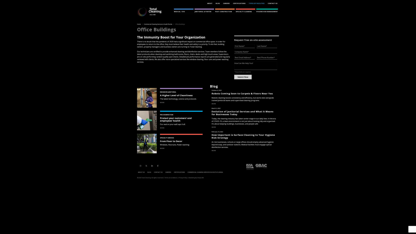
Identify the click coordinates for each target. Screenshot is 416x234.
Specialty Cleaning (244, 12)
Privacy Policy (183, 178)
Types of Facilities (256, 3)
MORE (162, 102)
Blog (218, 3)
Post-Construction (223, 12)
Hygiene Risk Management (267, 12)
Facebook (157, 165)
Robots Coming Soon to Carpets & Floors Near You (242, 93)
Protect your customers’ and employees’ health (176, 119)
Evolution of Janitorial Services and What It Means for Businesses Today (242, 113)
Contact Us (158, 172)
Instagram (140, 165)
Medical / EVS (179, 12)
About (209, 3)
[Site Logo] (149, 11)
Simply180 (200, 178)
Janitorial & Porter (203, 12)
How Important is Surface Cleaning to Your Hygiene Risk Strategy (243, 136)
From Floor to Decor (171, 141)
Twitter (146, 165)
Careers (226, 3)
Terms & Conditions (171, 178)
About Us (141, 172)
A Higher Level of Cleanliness (176, 95)
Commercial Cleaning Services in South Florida (205, 172)
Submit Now (243, 77)
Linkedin (152, 165)
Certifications (239, 3)
